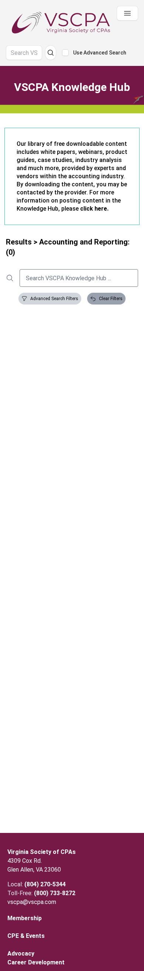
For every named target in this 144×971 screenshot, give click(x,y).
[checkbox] (65, 52)
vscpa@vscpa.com (31, 901)
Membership (24, 918)
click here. (94, 208)
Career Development (36, 962)
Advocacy (20, 953)
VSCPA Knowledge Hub (72, 87)
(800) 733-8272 (54, 893)
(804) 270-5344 (45, 884)
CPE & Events (26, 935)
